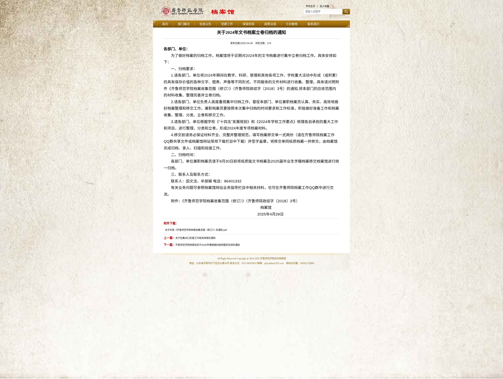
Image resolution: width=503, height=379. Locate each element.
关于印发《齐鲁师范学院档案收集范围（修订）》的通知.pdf (196, 230)
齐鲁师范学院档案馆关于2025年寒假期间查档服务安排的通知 (207, 245)
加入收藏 (324, 6)
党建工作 (227, 24)
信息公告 (205, 24)
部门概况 (184, 24)
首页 (165, 24)
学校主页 (310, 6)
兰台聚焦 (292, 24)
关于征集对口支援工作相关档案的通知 (195, 238)
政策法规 (270, 24)
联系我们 (313, 24)
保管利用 (248, 24)
